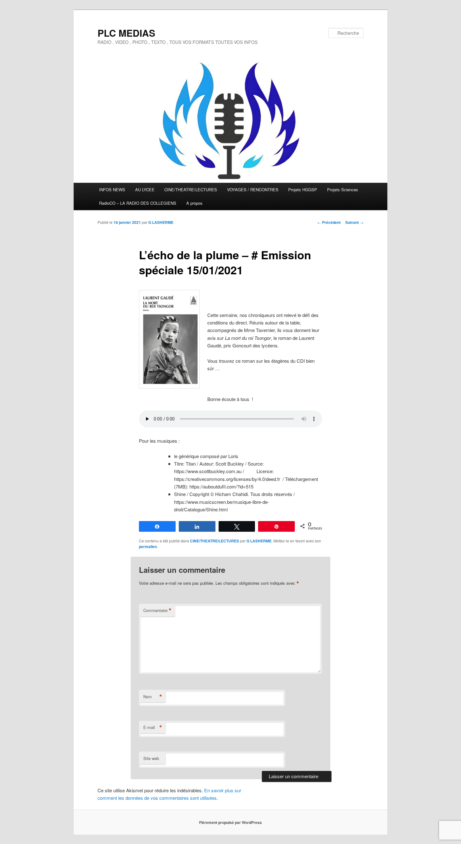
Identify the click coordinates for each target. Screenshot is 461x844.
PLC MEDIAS (126, 33)
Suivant (354, 222)
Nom (152, 697)
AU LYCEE (145, 190)
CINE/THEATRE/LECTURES (190, 190)
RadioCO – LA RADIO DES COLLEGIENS (137, 203)
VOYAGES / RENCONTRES (252, 190)
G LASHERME (160, 222)
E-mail (152, 727)
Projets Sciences (342, 190)
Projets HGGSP (302, 190)
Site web (151, 758)
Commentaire (157, 610)
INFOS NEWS (112, 190)
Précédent (329, 222)
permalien (148, 546)
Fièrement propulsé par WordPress (230, 822)
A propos (194, 203)
